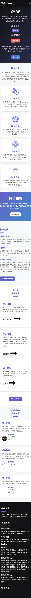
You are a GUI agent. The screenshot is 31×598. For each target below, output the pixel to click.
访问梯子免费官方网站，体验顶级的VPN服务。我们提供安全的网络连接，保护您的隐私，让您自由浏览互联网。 (14, 552)
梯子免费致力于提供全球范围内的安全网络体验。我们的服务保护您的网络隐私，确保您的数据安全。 (15, 542)
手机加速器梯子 (15, 398)
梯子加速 (15, 57)
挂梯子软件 (15, 214)
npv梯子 (5, 384)
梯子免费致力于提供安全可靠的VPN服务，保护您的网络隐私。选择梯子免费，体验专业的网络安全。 (15, 580)
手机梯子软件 (5, 537)
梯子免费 (5, 508)
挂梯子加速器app (7, 278)
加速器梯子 (6, 354)
